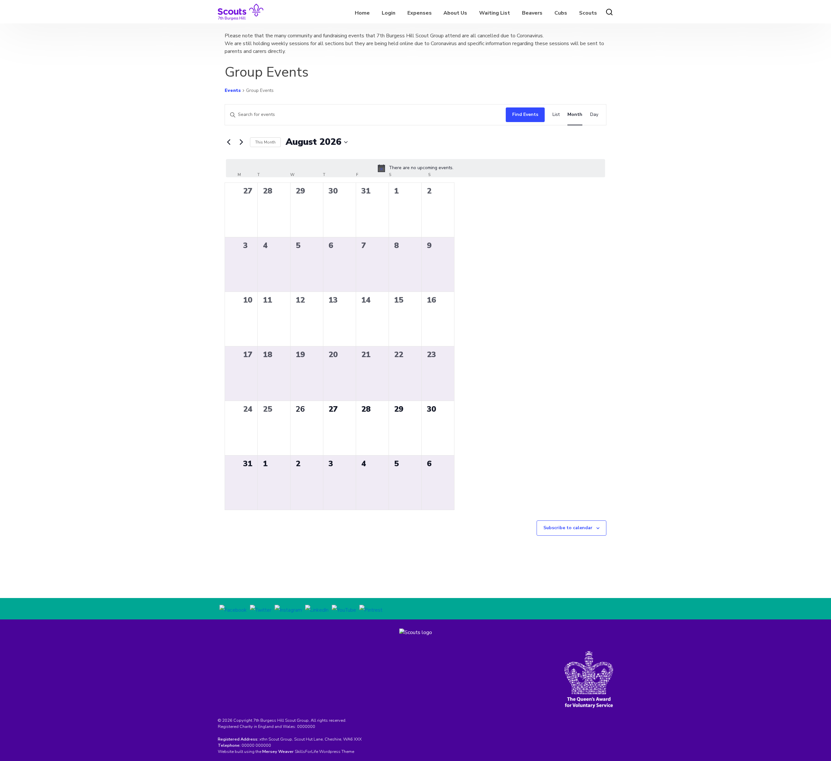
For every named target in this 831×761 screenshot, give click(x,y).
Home (362, 13)
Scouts (588, 13)
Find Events (525, 114)
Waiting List (494, 13)
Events (233, 90)
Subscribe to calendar (567, 528)
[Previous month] (228, 142)
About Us (455, 13)
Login (388, 13)
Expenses (419, 13)
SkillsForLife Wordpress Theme (324, 752)
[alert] (415, 168)
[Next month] (241, 142)
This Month (265, 142)
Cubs (560, 13)
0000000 (306, 727)
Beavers (532, 13)
